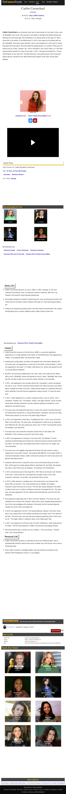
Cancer (41, 15)
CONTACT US (48, 789)
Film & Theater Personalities (37, 116)
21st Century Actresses (34, 783)
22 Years (9, 171)
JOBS (60, 789)
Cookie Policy (28, 789)
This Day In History (10, 789)
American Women (18, 174)
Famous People (27, 792)
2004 (35, 15)
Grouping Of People (30, 787)
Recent (39, 787)
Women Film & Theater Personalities (38, 254)
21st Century (5, 783)
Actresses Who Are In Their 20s (14, 254)
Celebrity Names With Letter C (18, 783)
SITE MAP (20, 789)
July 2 (31, 15)
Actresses (19, 116)
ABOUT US (56, 789)
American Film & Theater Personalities (30, 343)
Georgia (13, 178)
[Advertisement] (34, 25)
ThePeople (12, 1)
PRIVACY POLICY (39, 789)
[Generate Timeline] (10, 621)
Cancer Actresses (23, 250)
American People (9, 250)
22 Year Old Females (19, 171)
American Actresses (37, 250)
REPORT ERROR (56, 630)
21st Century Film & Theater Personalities (52, 783)
